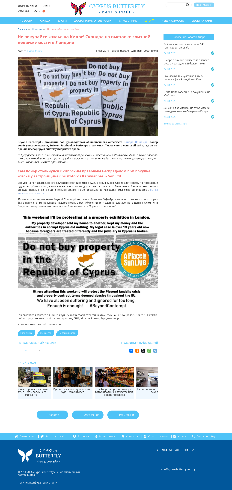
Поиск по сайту (205, 436)
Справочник (128, 20)
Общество (45, 332)
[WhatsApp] (149, 350)
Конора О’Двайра (135, 142)
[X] (143, 350)
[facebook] (183, 12)
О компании (27, 436)
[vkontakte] (206, 12)
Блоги (62, 20)
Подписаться (204, 4)
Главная (22, 29)
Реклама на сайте (56, 436)
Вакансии (83, 436)
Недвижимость (173, 20)
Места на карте (202, 20)
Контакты (132, 436)
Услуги (182, 436)
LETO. (147, 20)
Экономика (26, 332)
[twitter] (195, 12)
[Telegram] (155, 350)
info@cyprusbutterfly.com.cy (178, 469)
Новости (26, 20)
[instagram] (189, 12)
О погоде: (24, 10)
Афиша (45, 20)
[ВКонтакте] (131, 350)
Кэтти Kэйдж (34, 51)
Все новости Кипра (175, 123)
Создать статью (157, 436)
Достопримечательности (92, 20)
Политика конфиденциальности (37, 482)
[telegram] (201, 12)
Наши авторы (107, 436)
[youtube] (212, 12)
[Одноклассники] (137, 350)
